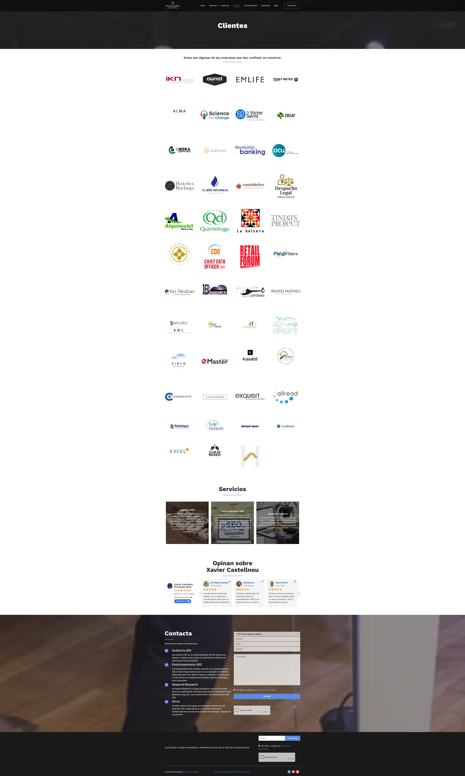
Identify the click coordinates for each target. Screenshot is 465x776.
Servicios (213, 5)
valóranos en (181, 601)
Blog (276, 5)
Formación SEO (250, 5)
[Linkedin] (289, 772)
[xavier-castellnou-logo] (173, 5)
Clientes (236, 5)
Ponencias (265, 5)
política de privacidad (266, 690)
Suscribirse (293, 738)
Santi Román (249, 582)
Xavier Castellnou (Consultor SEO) (183, 585)
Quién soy (225, 5)
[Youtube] (293, 772)
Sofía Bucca (216, 582)
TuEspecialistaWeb (191, 772)
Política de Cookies (242, 772)
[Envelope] (297, 772)
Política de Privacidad (223, 772)
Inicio (203, 5)
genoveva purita (284, 582)
